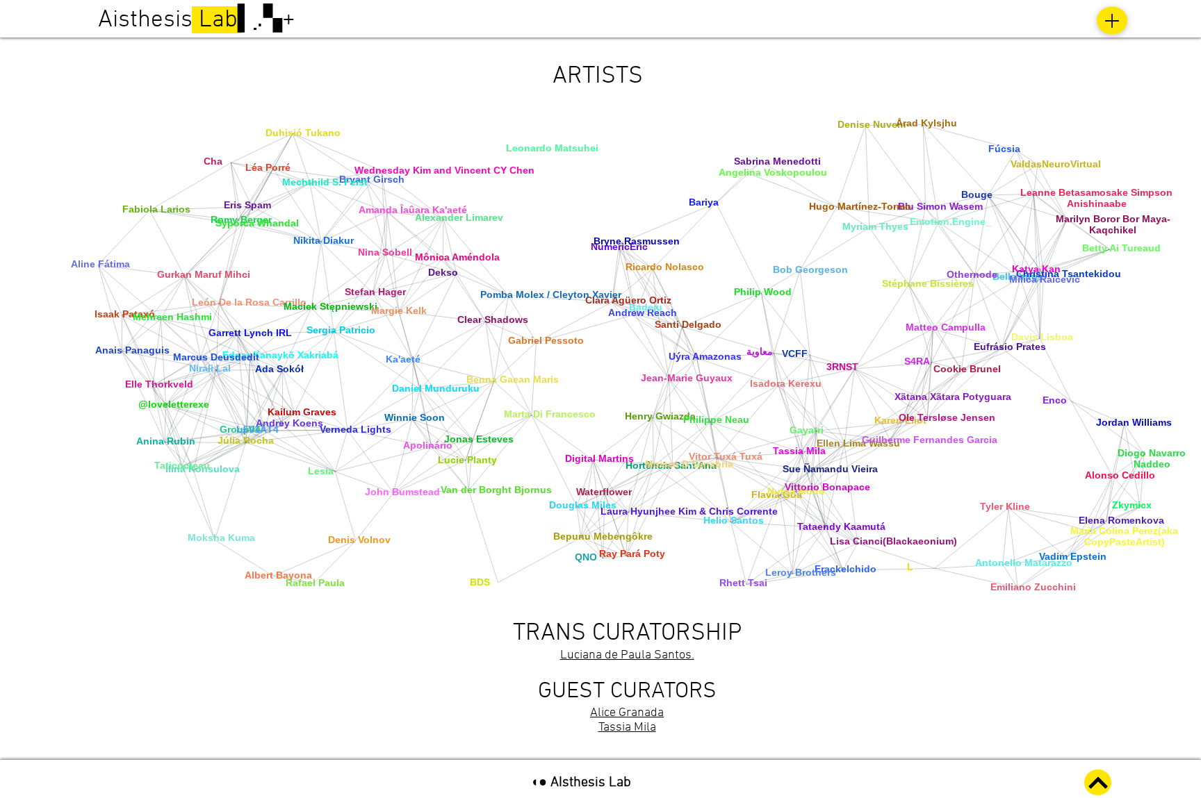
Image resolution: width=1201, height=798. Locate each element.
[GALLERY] (1097, 782)
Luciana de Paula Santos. (627, 655)
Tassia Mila (627, 727)
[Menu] (1112, 20)
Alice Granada (627, 713)
